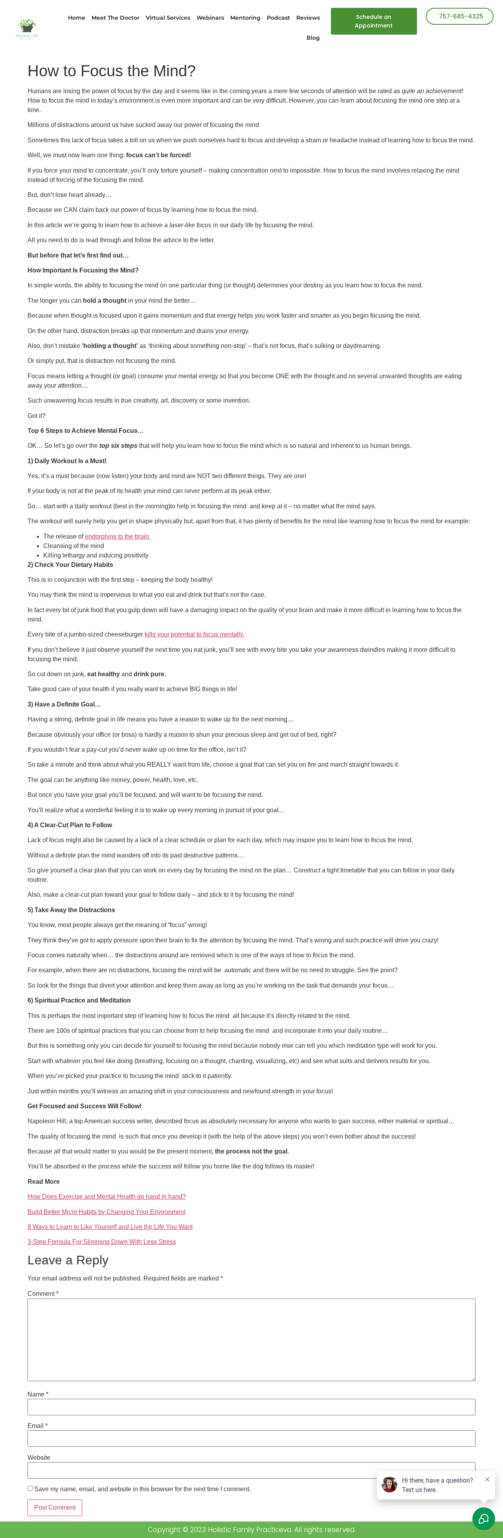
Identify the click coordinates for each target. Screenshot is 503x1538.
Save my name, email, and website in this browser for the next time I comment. (142, 1489)
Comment (43, 1294)
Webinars (210, 17)
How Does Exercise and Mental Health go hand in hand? (107, 1196)
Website (39, 1458)
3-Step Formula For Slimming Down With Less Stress (102, 1241)
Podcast (278, 17)
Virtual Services (168, 17)
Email (38, 1426)
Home (76, 17)
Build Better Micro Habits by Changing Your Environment (106, 1212)
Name (38, 1394)
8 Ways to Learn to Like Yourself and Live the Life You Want (110, 1226)
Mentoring (245, 17)
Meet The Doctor (116, 17)
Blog (313, 37)
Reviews (308, 17)
